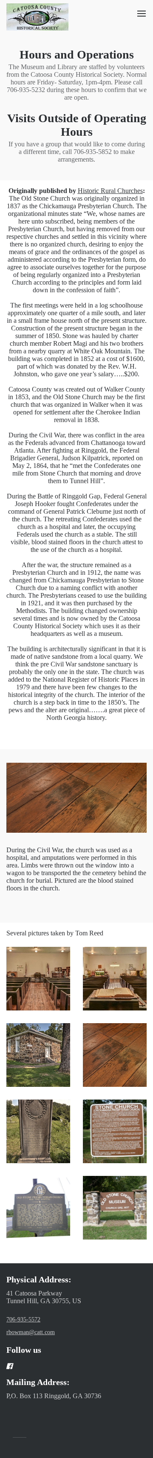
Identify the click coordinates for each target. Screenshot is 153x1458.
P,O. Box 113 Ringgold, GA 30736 (53, 1395)
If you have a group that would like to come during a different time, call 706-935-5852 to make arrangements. (76, 151)
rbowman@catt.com (30, 1332)
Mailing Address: (38, 1382)
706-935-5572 (23, 1319)
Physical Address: (38, 1279)
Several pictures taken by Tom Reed (54, 933)
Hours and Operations (77, 54)
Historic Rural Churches (110, 190)
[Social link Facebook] (66, 1366)
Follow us (23, 1349)
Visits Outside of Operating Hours (76, 125)
